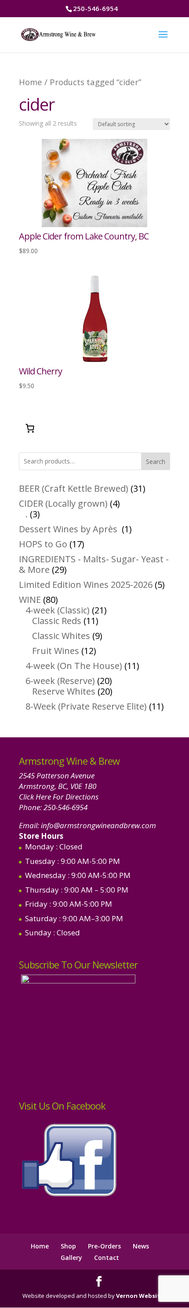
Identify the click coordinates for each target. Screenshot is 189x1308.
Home (30, 81)
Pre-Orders (104, 1246)
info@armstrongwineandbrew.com (98, 825)
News (141, 1246)
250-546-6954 (65, 807)
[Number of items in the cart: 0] (30, 428)
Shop (68, 1246)
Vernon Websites (141, 1296)
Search (155, 461)
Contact (106, 1257)
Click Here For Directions (58, 797)
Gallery (71, 1257)
